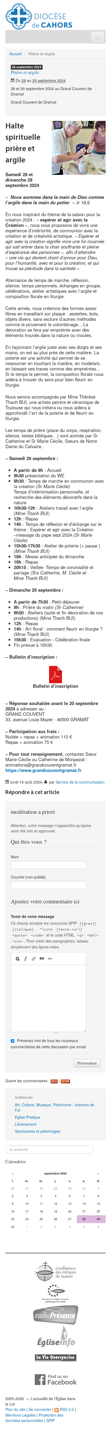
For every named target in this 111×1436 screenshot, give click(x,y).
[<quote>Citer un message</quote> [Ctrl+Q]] (42, 958)
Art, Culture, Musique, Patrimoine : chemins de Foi (54, 1107)
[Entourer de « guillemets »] (50, 958)
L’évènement (25, 1124)
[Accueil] (38, 14)
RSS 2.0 (66, 1409)
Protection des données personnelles (34, 1417)
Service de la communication (80, 782)
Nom (15, 856)
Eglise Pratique (27, 1117)
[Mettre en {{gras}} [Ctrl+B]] (17, 958)
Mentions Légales (20, 1415)
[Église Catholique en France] (55, 1271)
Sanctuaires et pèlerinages (37, 1131)
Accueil (15, 53)
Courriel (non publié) (28, 877)
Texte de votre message (32, 916)
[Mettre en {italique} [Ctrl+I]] (26, 958)
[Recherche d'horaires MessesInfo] (55, 1336)
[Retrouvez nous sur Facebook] (56, 1379)
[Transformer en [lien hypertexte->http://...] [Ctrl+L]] (34, 958)
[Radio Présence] (55, 1314)
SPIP (50, 1420)
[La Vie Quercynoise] (56, 1357)
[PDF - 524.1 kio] (55, 674)
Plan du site (15, 1409)
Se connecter (40, 1409)
